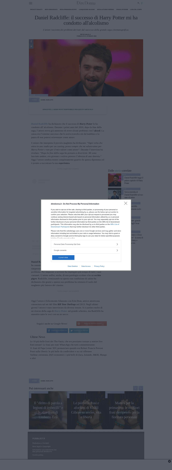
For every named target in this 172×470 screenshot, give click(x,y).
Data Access (86, 266)
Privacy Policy (99, 266)
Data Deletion (73, 266)
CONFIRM (63, 257)
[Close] (126, 204)
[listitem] (86, 244)
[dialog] (86, 235)
